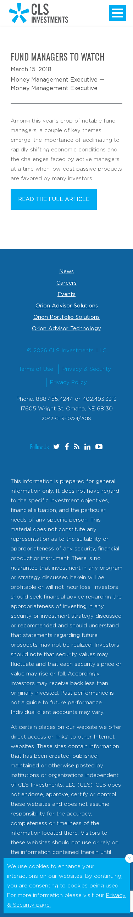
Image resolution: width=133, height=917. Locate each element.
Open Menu (117, 13)
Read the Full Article (53, 199)
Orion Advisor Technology (66, 328)
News (66, 271)
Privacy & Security (86, 369)
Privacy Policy (68, 382)
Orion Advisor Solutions (66, 306)
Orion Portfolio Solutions (66, 317)
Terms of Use (36, 369)
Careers (66, 283)
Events (66, 294)
